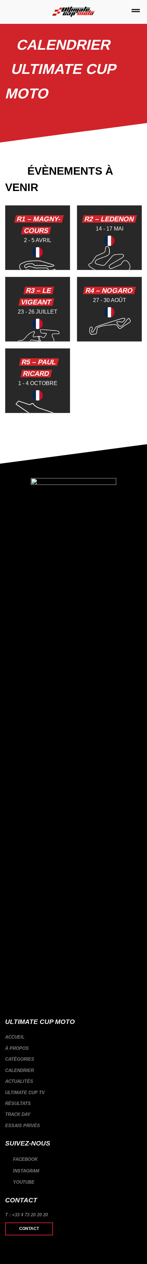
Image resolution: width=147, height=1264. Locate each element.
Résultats (18, 1103)
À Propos (17, 1048)
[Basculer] (139, 1059)
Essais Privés (22, 1125)
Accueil (15, 1037)
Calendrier (19, 1070)
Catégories (19, 1059)
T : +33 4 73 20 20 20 (26, 1214)
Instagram (25, 1170)
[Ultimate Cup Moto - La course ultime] (73, 12)
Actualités (19, 1081)
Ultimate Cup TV (25, 1092)
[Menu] (136, 11)
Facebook (25, 1159)
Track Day (17, 1114)
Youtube (23, 1182)
